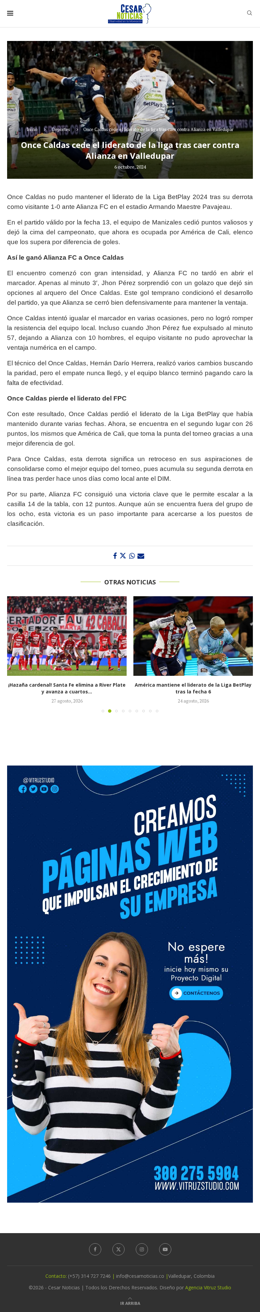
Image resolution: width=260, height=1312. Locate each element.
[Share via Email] (140, 555)
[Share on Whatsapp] (132, 555)
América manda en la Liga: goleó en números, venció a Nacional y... (193, 688)
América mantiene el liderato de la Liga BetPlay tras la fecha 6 (66, 688)
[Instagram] (142, 1249)
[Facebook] (95, 1249)
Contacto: (56, 1276)
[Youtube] (165, 1249)
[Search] (249, 13)
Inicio (32, 129)
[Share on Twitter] (123, 555)
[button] (16, 654)
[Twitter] (118, 1249)
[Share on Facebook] (115, 555)
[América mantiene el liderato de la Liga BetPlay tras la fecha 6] (67, 636)
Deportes (61, 129)
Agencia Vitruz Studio (208, 1287)
